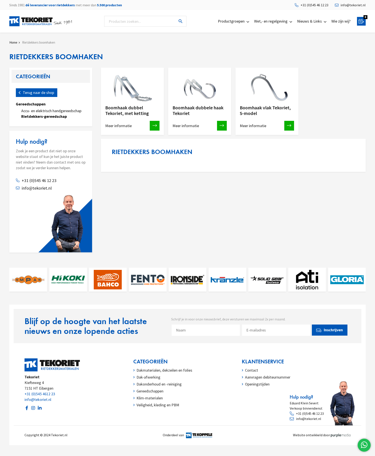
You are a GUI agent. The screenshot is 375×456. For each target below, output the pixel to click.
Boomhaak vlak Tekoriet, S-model (265, 110)
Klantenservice (263, 361)
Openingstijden (257, 384)
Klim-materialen (150, 397)
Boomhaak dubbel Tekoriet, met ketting (127, 110)
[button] (187, 361)
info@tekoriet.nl (38, 399)
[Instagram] (33, 408)
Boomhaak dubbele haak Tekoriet (198, 110)
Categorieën (150, 361)
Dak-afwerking (148, 377)
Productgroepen (231, 21)
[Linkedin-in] (40, 408)
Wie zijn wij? (340, 21)
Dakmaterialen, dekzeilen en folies (164, 370)
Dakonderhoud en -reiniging (159, 384)
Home (13, 42)
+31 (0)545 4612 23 (40, 393)
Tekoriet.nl (60, 435)
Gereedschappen (31, 104)
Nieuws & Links (309, 21)
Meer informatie (118, 125)
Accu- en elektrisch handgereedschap (51, 110)
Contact (251, 370)
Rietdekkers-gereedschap (44, 116)
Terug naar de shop (38, 92)
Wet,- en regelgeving (271, 21)
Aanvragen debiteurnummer (267, 377)
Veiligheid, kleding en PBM (158, 404)
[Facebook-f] (27, 408)
